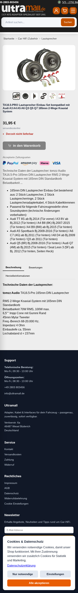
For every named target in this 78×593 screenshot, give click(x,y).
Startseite (8, 38)
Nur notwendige (23, 574)
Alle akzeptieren (39, 582)
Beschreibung (13, 267)
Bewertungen (35, 267)
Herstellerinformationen (18, 276)
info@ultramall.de (14, 393)
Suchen (68, 22)
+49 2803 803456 (14, 387)
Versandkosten (12, 454)
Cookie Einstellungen (16, 503)
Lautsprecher (49, 38)
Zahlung (9, 459)
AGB (7, 488)
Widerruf (9, 464)
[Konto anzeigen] (56, 10)
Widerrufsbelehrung (15, 498)
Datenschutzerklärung (21, 565)
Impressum (10, 483)
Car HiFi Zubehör (28, 38)
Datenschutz (11, 493)
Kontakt (8, 449)
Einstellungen (55, 574)
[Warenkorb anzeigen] (64, 10)
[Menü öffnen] (73, 10)
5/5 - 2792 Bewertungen (41, 2)
